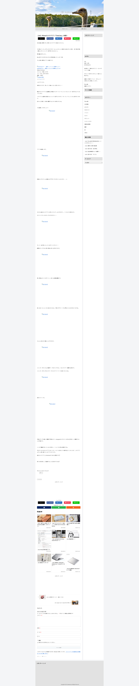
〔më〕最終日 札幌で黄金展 (90, 145)
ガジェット (39, 479)
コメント (39, 615)
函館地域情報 (87, 124)
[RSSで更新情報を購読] (73, 507)
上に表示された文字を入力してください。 (46, 642)
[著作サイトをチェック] (44, 507)
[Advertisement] (58, 490)
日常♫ (85, 132)
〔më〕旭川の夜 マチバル (90, 154)
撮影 (85, 127)
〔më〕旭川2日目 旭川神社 (90, 148)
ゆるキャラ (86, 110)
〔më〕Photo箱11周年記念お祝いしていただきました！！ (92, 142)
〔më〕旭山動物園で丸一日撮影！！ (92, 151)
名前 (38, 628)
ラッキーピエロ (87, 121)
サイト (38, 636)
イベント (86, 112)
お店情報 (86, 104)
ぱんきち (86, 107)
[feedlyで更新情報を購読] (59, 507)
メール (39, 632)
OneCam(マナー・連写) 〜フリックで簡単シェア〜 (48, 68)
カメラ (85, 115)
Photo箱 (86, 101)
